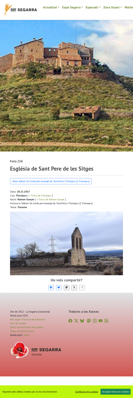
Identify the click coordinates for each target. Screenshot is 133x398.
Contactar (28, 331)
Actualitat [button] (50, 7)
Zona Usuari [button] (111, 7)
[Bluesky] (58, 287)
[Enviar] (82, 287)
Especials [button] (92, 7)
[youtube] (101, 320)
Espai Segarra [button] (71, 7)
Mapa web (15, 331)
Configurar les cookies (86, 391)
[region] (66, 391)
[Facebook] (51, 287)
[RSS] (106, 320)
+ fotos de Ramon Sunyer (50, 199)
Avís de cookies (18, 323)
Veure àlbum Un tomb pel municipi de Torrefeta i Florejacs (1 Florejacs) (51, 181)
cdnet (26, 335)
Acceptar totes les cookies (115, 391)
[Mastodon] (66, 287)
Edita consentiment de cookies (26, 327)
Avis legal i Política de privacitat (27, 319)
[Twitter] (74, 287)
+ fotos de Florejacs (40, 195)
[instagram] (95, 320)
